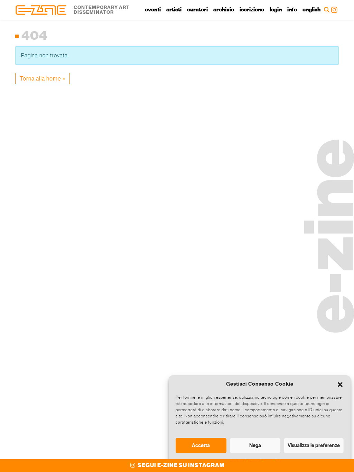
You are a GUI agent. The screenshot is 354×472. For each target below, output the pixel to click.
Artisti (173, 9)
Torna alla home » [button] (42, 78)
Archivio (223, 9)
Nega (255, 445)
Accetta (201, 445)
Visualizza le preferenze (314, 445)
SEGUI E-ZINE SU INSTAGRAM (181, 465)
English (311, 9)
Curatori (197, 9)
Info (292, 9)
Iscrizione (252, 9)
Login (276, 9)
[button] (340, 383)
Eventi (153, 9)
